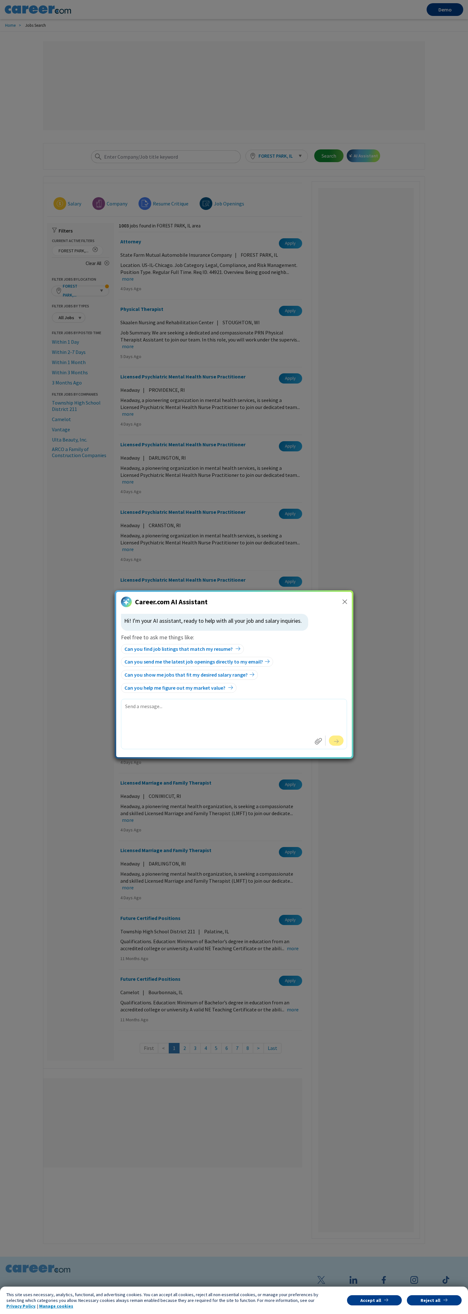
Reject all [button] (430, 1300)
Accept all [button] (370, 1300)
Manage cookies (56, 1306)
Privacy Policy (20, 1306)
